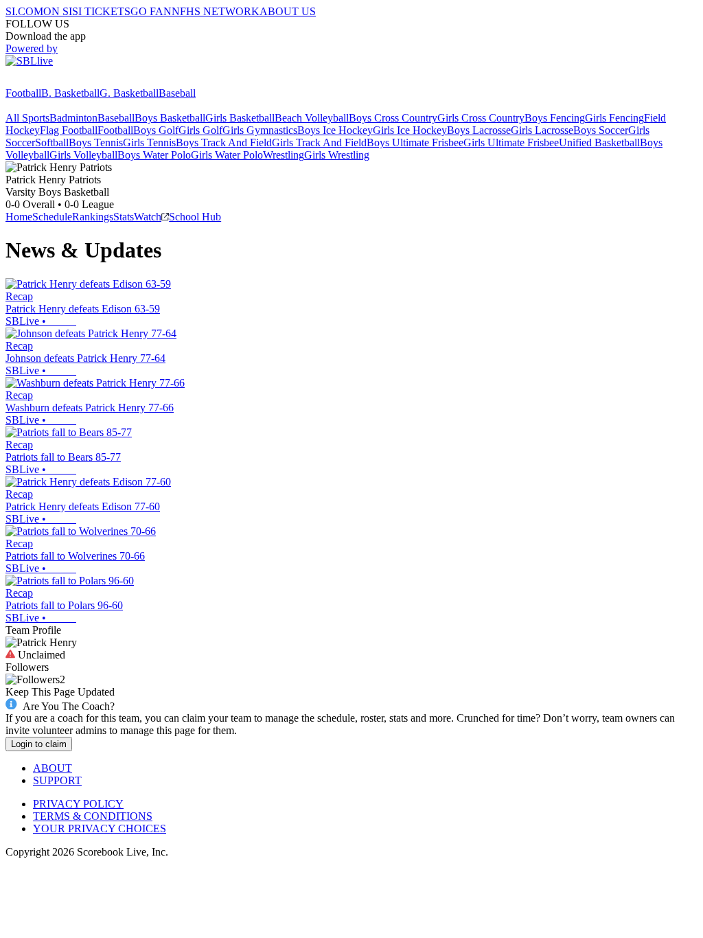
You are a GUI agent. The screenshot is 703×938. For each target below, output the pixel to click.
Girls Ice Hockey (410, 130)
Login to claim (39, 744)
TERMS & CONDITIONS (92, 816)
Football (23, 93)
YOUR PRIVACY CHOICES (99, 828)
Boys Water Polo (154, 155)
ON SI (57, 11)
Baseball (177, 93)
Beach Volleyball (312, 118)
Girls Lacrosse (542, 130)
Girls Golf (200, 130)
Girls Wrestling (336, 155)
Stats (123, 216)
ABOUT (52, 768)
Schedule (52, 216)
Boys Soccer (600, 130)
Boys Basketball (170, 118)
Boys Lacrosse (479, 130)
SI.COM (24, 11)
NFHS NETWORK (216, 11)
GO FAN (151, 11)
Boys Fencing (555, 118)
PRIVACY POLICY (78, 804)
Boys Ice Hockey (335, 130)
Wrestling (283, 155)
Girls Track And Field (319, 142)
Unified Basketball (599, 142)
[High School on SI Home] (58, 81)
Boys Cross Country (393, 118)
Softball (52, 142)
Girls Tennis (149, 142)
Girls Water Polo (227, 155)
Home (18, 216)
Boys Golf (155, 130)
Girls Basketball (240, 118)
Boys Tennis (96, 142)
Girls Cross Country (481, 118)
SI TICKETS (101, 11)
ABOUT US (288, 11)
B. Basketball (70, 93)
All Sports (27, 118)
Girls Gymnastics (259, 130)
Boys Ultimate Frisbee (415, 142)
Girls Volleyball (83, 155)
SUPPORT (57, 780)
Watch (147, 216)
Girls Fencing (614, 118)
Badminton (73, 118)
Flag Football (68, 130)
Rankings (92, 216)
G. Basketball (129, 93)
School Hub (195, 216)
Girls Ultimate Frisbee (511, 142)
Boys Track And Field (224, 142)
